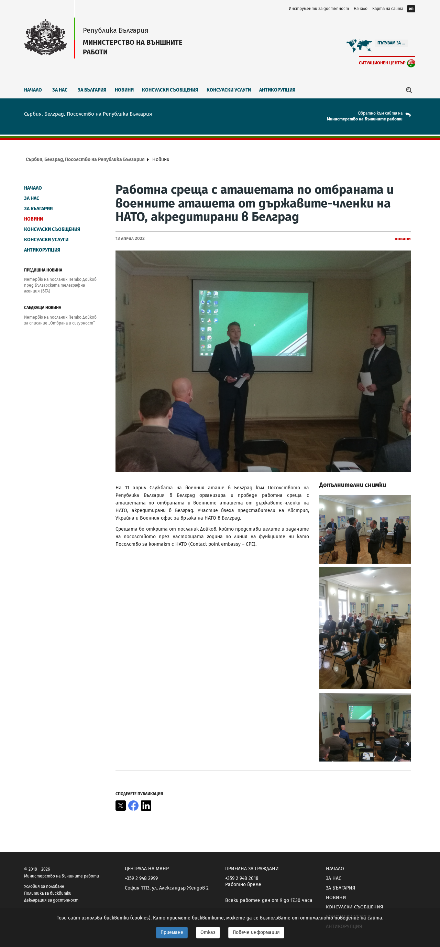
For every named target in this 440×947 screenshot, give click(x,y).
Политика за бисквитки (48, 893)
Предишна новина (43, 270)
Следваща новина (42, 307)
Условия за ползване (44, 886)
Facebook (133, 805)
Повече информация (256, 932)
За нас (59, 90)
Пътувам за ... (391, 43)
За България (92, 90)
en (411, 8)
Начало (360, 8)
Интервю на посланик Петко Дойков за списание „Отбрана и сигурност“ (60, 320)
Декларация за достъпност (51, 900)
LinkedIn (146, 805)
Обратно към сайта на (380, 113)
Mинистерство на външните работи (365, 119)
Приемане (172, 932)
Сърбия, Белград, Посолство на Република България (85, 159)
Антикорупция (277, 90)
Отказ (208, 932)
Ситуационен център (382, 62)
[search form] (409, 89)
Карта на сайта (387, 8)
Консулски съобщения (170, 90)
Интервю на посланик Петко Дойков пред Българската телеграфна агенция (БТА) (60, 285)
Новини (124, 90)
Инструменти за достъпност (319, 8)
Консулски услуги (229, 90)
